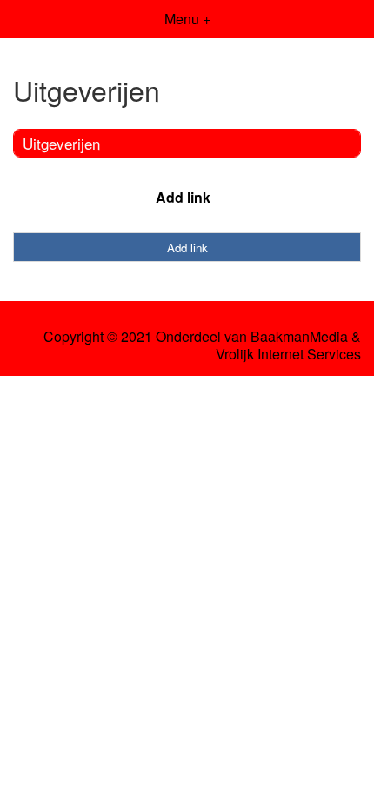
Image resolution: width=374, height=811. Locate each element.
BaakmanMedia (299, 336)
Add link (183, 197)
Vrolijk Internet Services (288, 354)
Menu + (187, 19)
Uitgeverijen (61, 143)
